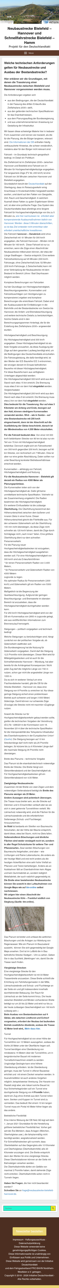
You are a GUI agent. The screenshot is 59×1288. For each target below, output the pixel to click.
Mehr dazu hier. (32, 1028)
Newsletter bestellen (29, 1231)
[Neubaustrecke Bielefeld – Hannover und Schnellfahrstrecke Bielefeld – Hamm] (29, 22)
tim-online (31, 887)
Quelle (8, 739)
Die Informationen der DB (21, 142)
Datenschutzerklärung (29, 1243)
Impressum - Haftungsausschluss (29, 1239)
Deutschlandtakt (36, 183)
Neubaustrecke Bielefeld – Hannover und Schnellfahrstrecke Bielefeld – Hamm (29, 35)
